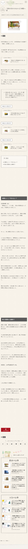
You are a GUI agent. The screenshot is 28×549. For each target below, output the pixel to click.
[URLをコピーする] (25, 444)
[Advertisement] (14, 181)
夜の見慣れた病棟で (9, 164)
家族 (4, 35)
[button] (3, 444)
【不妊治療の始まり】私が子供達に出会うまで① (18, 114)
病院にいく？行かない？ (11, 162)
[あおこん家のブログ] (3, 3)
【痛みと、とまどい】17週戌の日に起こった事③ (17, 147)
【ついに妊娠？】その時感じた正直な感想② (18, 130)
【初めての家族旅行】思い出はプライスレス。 (18, 61)
